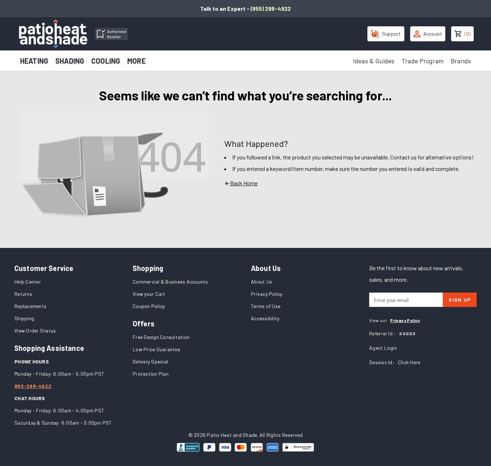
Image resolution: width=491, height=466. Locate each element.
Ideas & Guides (373, 61)
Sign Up (460, 300)
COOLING (105, 60)
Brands (461, 61)
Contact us (403, 157)
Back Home (244, 183)
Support (391, 34)
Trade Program (422, 61)
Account (432, 34)
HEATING (34, 60)
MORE (136, 60)
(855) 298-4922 (271, 8)
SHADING (69, 60)
